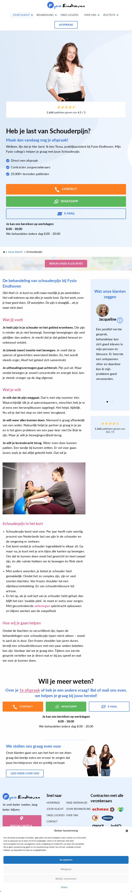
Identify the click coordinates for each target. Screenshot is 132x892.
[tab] (107, 401)
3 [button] (112, 401)
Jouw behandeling (75, 809)
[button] (127, 831)
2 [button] (110, 401)
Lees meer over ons (24, 773)
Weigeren (66, 869)
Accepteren (66, 860)
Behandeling (45, 15)
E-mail (69, 213)
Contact (52, 821)
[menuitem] (69, 15)
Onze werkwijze (75, 803)
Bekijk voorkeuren (66, 879)
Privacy (64, 887)
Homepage (53, 803)
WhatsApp (69, 201)
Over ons (90, 15)
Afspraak (66, 24)
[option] (110, 343)
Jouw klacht (21, 15)
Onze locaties (69, 15)
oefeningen (42, 606)
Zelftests (109, 15)
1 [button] (107, 401)
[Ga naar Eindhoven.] (4, 251)
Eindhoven (67, 5)
